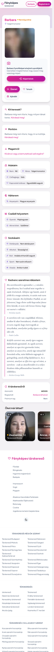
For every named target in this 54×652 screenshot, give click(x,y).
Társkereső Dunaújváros (12, 574)
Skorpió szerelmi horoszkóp (34, 643)
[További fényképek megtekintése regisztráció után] (20, 43)
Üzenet (12, 89)
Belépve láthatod (40, 395)
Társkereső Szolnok (36, 553)
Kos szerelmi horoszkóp (11, 628)
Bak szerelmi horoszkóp (37, 648)
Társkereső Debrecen (36, 539)
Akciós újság (7, 610)
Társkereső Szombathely (12, 559)
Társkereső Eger (34, 563)
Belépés (31, 4)
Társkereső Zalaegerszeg (38, 567)
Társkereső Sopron (10, 570)
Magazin (16, 490)
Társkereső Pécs (9, 546)
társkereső (6, 592)
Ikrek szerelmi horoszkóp (12, 632)
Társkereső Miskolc (10, 542)
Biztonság (17, 504)
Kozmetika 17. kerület (36, 610)
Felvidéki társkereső (36, 599)
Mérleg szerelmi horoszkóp (13, 642)
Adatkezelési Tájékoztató (23, 500)
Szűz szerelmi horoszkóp (37, 636)
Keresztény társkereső (11, 599)
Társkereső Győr (34, 546)
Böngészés (17, 470)
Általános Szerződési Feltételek (25, 497)
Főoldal (16, 466)
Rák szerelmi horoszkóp (37, 632)
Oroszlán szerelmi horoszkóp (9, 637)
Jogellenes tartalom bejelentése (26, 511)
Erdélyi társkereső (35, 596)
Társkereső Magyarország (38, 574)
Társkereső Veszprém (11, 563)
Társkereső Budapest (11, 539)
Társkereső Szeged (35, 542)
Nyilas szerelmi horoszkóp (12, 648)
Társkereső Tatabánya (37, 570)
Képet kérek (26, 78)
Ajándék (12, 96)
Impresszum (18, 483)
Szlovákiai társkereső (10, 607)
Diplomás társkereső (10, 596)
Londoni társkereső (36, 607)
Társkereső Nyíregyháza (12, 550)
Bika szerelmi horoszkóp (37, 628)
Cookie (16, 507)
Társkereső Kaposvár (10, 567)
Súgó (15, 487)
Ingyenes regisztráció (22, 473)
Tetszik (27, 89)
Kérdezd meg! (18, 117)
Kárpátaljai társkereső (11, 603)
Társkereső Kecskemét (37, 550)
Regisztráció (44, 4)
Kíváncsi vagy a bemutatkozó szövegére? (24, 153)
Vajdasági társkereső (36, 603)
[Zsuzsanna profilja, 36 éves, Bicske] (20, 426)
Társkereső (32, 592)
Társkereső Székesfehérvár (8, 554)
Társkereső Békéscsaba (37, 559)
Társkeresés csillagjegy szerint (26, 623)
